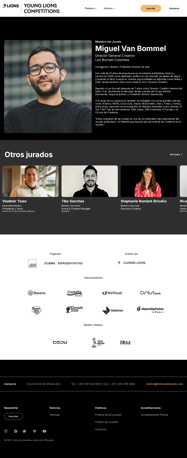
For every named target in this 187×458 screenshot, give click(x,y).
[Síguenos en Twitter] (24, 430)
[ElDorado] (74, 309)
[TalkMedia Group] (93, 342)
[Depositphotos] (150, 309)
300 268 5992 (126, 383)
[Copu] (63, 342)
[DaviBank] (150, 292)
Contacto (101, 429)
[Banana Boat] (36, 310)
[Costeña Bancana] (74, 293)
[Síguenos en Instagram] (6, 430)
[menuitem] (89, 8)
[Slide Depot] (32, 263)
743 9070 (95, 383)
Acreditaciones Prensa (154, 414)
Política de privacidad (108, 414)
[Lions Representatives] (63, 263)
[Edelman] (112, 310)
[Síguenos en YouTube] (44, 430)
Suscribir (13, 416)
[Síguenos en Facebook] (15, 431)
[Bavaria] (36, 292)
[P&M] (124, 342)
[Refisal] (112, 292)
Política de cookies (106, 422)
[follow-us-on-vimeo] (34, 430)
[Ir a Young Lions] (31, 8)
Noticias (55, 414)
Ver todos (175, 154)
